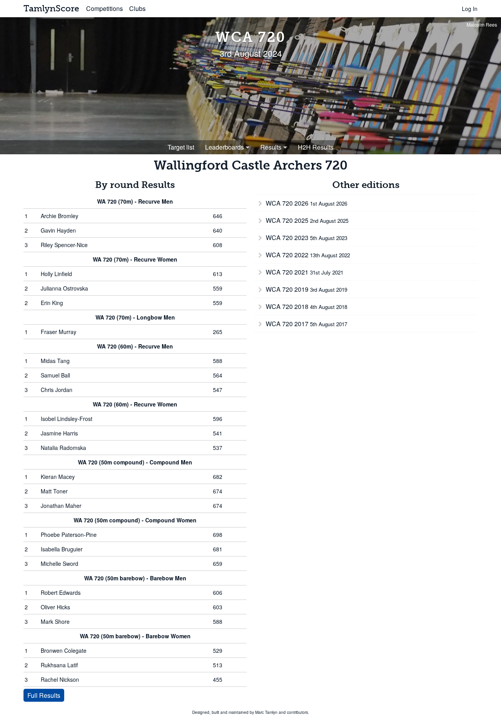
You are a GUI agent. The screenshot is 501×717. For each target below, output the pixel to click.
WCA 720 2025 (306, 220)
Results (270, 147)
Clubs (137, 8)
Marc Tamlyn (266, 712)
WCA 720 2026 (305, 203)
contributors (297, 712)
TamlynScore (51, 8)
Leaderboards (224, 147)
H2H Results (315, 147)
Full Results (43, 695)
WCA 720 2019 (305, 289)
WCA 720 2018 (305, 306)
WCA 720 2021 (303, 271)
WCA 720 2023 (305, 237)
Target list (181, 147)
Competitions (104, 8)
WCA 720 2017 (305, 323)
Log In (470, 9)
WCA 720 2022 (307, 254)
